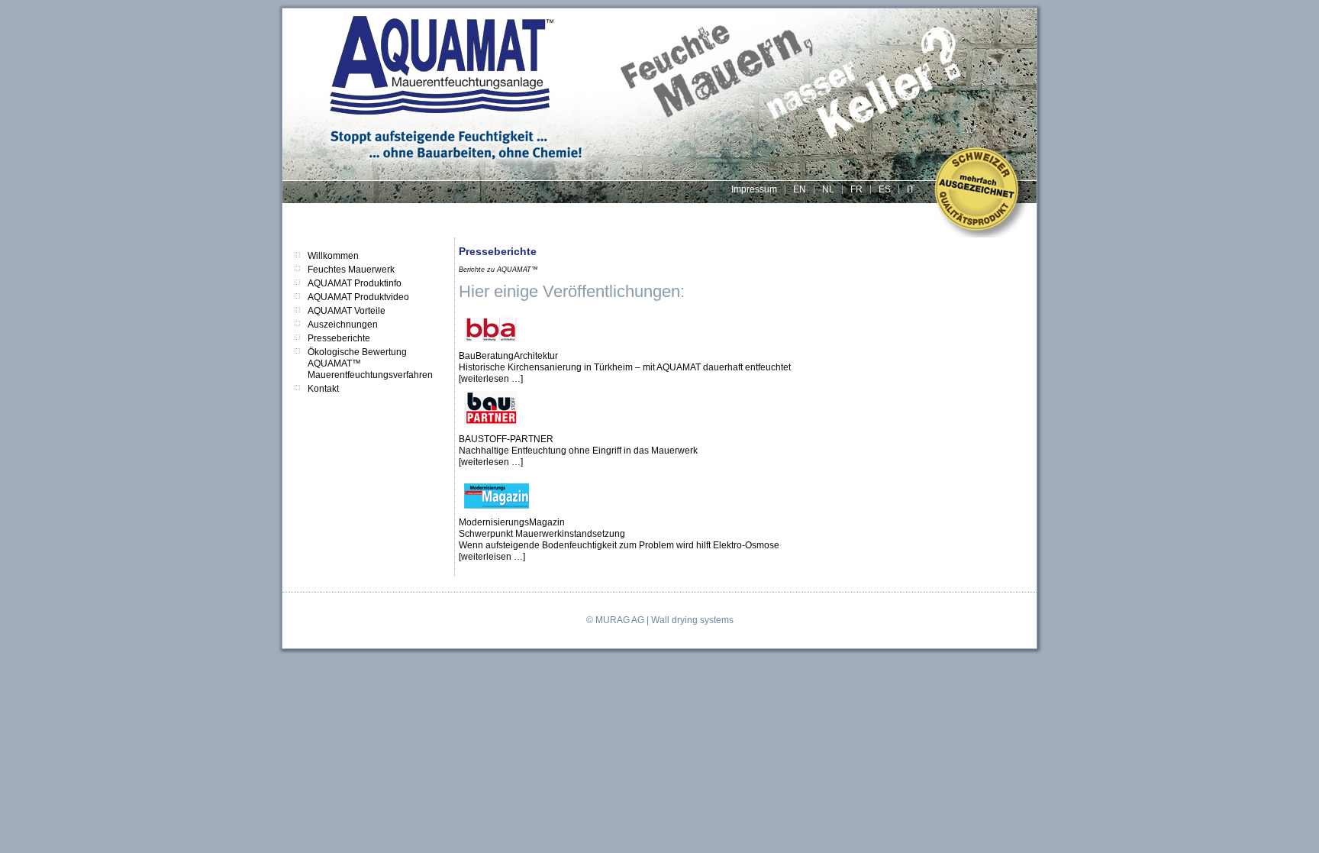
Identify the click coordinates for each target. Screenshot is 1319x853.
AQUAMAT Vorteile (346, 310)
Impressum (754, 189)
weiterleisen (487, 556)
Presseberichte (339, 338)
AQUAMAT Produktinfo (355, 283)
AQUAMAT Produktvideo (358, 297)
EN (799, 189)
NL (828, 189)
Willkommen (333, 255)
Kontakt (323, 388)
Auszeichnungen (343, 324)
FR (856, 189)
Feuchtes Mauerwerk (351, 269)
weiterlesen (486, 378)
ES (885, 189)
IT (910, 189)
